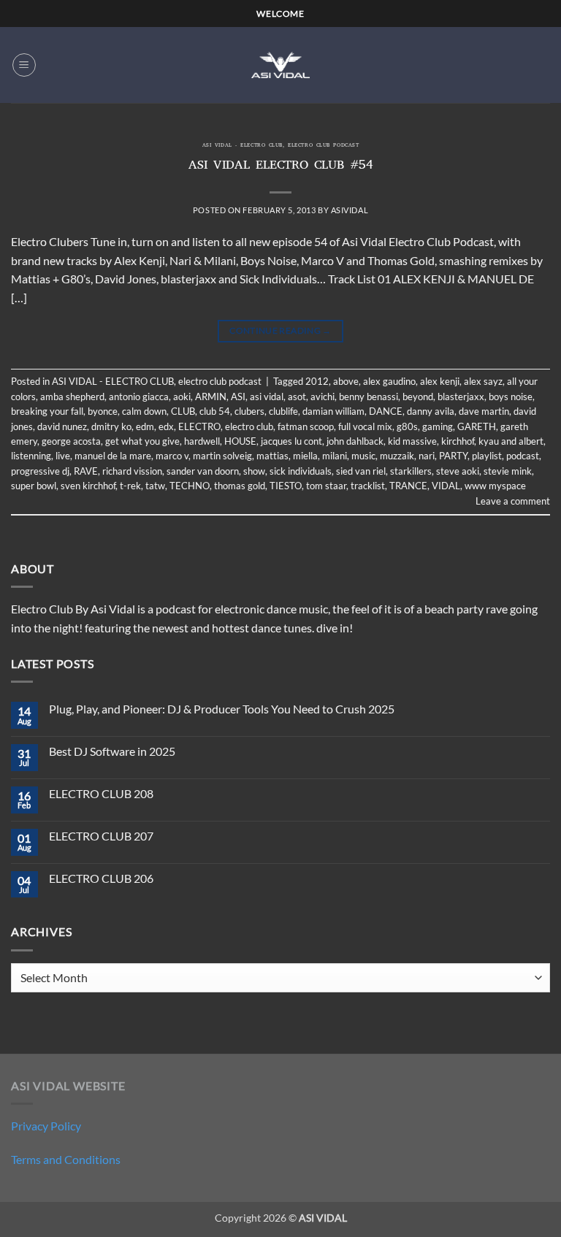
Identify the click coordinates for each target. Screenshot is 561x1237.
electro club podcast (323, 146)
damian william (333, 411)
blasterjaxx (461, 396)
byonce (103, 411)
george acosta (71, 441)
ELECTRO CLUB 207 (101, 836)
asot (297, 396)
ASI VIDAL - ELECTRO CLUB (242, 146)
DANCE (385, 411)
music (363, 456)
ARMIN (210, 396)
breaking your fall (47, 411)
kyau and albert (510, 441)
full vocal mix (365, 426)
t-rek (130, 485)
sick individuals (301, 471)
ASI (238, 396)
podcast (522, 456)
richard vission (132, 471)
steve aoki (457, 471)
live (63, 456)
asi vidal (266, 396)
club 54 (214, 411)
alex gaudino (389, 381)
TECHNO (189, 485)
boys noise (511, 396)
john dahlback (355, 441)
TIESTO (286, 485)
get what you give (142, 441)
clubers (249, 411)
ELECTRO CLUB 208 (101, 793)
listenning (31, 456)
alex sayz (483, 381)
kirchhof (457, 441)
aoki (182, 396)
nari (427, 456)
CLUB (183, 411)
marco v (172, 456)
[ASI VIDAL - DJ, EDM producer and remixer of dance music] (280, 64)
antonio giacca (139, 396)
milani (334, 456)
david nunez (62, 426)
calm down (144, 411)
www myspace (495, 485)
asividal (349, 210)
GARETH (476, 426)
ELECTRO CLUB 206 (101, 878)
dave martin (484, 411)
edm (145, 426)
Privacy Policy (46, 1126)
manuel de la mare (113, 456)
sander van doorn (203, 471)
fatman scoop (306, 426)
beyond (417, 396)
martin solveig (222, 456)
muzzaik (397, 456)
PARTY (453, 456)
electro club (249, 426)
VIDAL (446, 485)
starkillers (411, 471)
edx (166, 426)
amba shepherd (72, 396)
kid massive (412, 441)
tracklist (368, 485)
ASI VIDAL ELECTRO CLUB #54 (280, 166)
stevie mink (508, 471)
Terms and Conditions (66, 1159)
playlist (487, 456)
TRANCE (408, 485)
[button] (24, 65)
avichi (322, 396)
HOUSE (240, 441)
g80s (407, 426)
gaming (437, 426)
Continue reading (280, 330)
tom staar (326, 485)
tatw (155, 485)
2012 (317, 381)
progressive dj (40, 471)
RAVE (86, 471)
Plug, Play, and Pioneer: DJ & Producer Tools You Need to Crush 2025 (221, 709)
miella (305, 456)
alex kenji (439, 381)
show (254, 471)
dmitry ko (111, 426)
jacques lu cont (291, 441)
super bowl (33, 485)
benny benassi (368, 396)
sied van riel (361, 471)
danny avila (430, 411)
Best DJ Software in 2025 (112, 751)
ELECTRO (199, 426)
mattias (272, 456)
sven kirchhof (88, 485)
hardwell (202, 441)
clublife (283, 411)
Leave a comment (513, 501)
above (346, 381)
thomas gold (239, 485)
